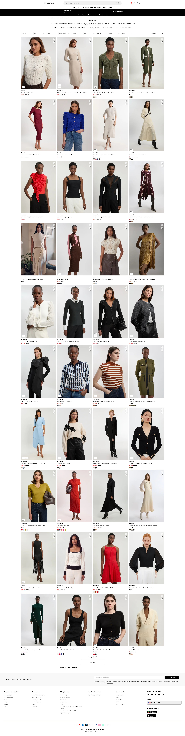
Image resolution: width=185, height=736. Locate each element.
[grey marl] (58, 468)
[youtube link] (159, 694)
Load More (92, 662)
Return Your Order (36, 697)
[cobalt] (62, 654)
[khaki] (132, 97)
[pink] (63, 530)
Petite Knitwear (81, 27)
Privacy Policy (63, 695)
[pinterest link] (152, 694)
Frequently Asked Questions (39, 695)
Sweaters (55, 27)
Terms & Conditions (65, 697)
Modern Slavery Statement (94, 695)
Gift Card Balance (8, 697)
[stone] (94, 159)
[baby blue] (24, 468)
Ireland (118, 697)
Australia (118, 702)
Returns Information (36, 702)
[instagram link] (148, 694)
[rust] (94, 405)
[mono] (132, 159)
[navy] (98, 159)
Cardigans (61, 27)
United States (119, 700)
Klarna (5, 702)
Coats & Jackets (109, 27)
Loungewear (90, 27)
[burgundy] (130, 221)
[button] (131, 3)
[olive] (94, 97)
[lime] (65, 530)
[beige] (60, 405)
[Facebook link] (155, 694)
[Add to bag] (54, 42)
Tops (116, 27)
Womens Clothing (60, 18)
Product (62, 704)
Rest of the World (120, 704)
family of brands (140, 681)
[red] (22, 530)
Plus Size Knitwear (71, 27)
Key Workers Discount (65, 713)
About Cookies (63, 702)
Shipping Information (37, 700)
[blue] (96, 283)
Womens (53, 18)
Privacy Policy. (110, 683)
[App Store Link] (152, 714)
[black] (99, 159)
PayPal (5, 700)
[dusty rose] (96, 159)
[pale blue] (60, 283)
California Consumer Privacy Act (68, 711)
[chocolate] (58, 283)
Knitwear (66, 18)
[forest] (24, 654)
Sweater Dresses (99, 27)
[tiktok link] (163, 694)
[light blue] (24, 530)
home (49, 18)
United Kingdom (120, 695)
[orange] (62, 530)
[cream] (60, 468)
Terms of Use (63, 700)
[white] (58, 654)
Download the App (8, 695)
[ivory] (96, 97)
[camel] (132, 221)
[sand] (130, 654)
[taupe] (130, 97)
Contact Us (34, 704)
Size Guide (34, 707)
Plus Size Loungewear (125, 27)
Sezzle (5, 707)
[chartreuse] (132, 283)
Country (149, 699)
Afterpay (6, 704)
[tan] (94, 283)
